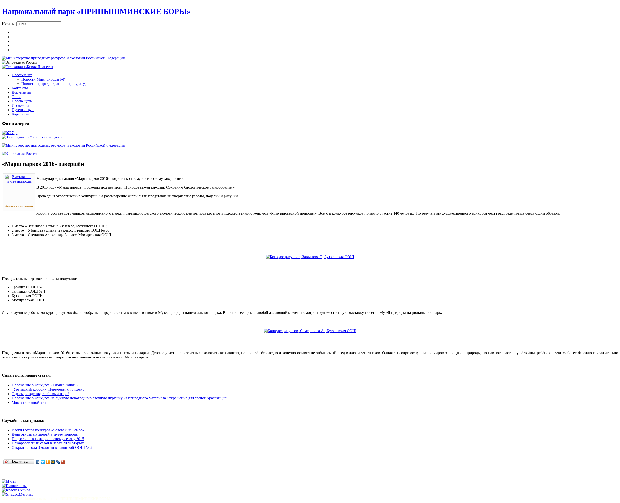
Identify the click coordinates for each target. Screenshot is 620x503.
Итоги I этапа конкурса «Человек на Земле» (48, 430)
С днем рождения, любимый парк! (40, 394)
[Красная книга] (16, 490)
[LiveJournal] (58, 462)
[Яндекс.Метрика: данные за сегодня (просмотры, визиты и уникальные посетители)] (17, 494)
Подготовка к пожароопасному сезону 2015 (48, 439)
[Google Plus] (63, 462)
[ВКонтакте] (37, 462)
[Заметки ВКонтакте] (6, 474)
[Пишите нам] (14, 486)
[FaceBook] (25, 474)
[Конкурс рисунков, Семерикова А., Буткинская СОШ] (310, 331)
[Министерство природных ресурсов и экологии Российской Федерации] (63, 58)
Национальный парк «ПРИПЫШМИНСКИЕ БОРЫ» (96, 11)
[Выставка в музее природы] (19, 181)
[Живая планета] (27, 67)
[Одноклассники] (47, 462)
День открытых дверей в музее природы (45, 434)
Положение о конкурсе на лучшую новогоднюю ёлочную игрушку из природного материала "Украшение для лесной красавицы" (119, 398)
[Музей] (9, 481)
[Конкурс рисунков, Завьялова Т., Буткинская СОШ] (310, 257)
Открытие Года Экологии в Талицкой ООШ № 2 (52, 447)
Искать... (9, 24)
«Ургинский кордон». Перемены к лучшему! (48, 389)
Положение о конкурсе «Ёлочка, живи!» (45, 385)
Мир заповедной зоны (30, 402)
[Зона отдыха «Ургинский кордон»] (32, 137)
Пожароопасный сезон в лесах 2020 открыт (48, 443)
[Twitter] (42, 462)
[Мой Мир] (52, 462)
